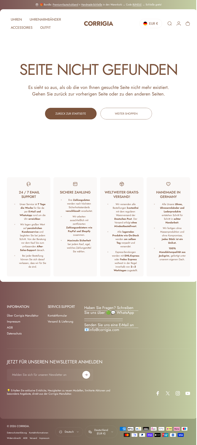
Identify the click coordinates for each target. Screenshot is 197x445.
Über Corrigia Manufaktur (22, 315)
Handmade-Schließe (91, 4)
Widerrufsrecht (14, 438)
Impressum (13, 321)
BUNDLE (137, 4)
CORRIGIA (97, 23)
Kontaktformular (57, 315)
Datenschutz (14, 333)
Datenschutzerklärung (17, 432)
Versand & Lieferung (60, 321)
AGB (10, 327)
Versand (33, 438)
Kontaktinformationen (38, 432)
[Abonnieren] (86, 375)
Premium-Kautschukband (65, 4)
